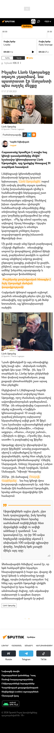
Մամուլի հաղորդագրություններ (17, 679)
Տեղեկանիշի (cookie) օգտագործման (20, 691)
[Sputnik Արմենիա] (9, 22)
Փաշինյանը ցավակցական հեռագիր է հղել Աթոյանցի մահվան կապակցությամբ (26, 283)
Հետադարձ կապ (10, 695)
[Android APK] (10, 704)
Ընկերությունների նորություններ (18, 683)
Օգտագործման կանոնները (15, 675)
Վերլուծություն (44, 645)
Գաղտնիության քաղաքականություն (20, 687)
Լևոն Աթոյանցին (30, 181)
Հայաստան (17, 645)
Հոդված (13, 145)
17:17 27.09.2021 (9, 91)
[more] (49, 556)
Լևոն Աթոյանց (9, 605)
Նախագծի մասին (11, 671)
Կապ (33, 675)
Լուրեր (7, 44)
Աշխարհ (29, 645)
